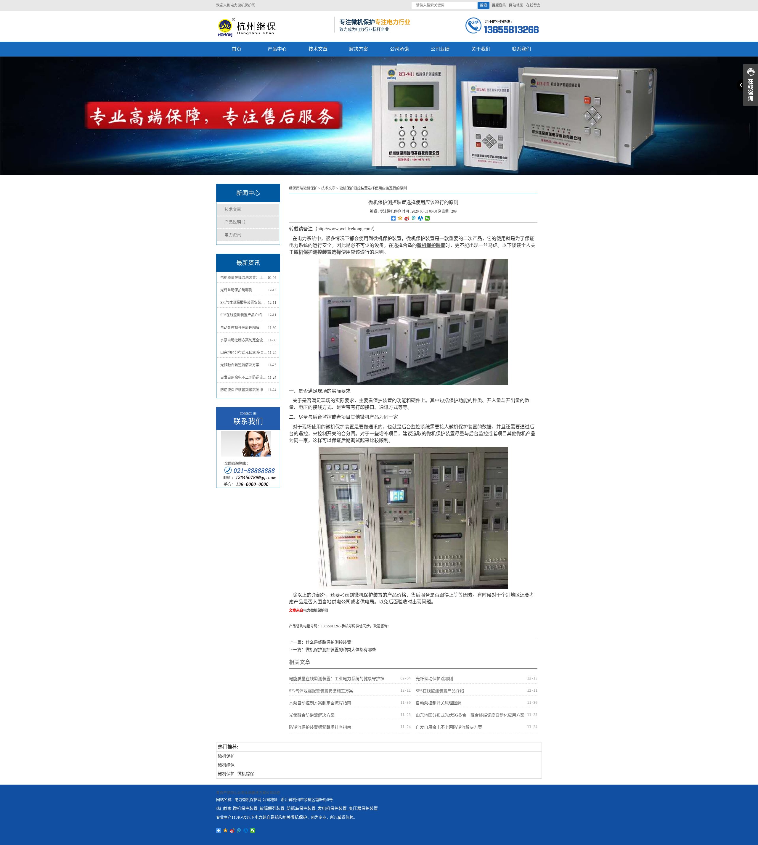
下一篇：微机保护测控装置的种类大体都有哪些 (332, 650)
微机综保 (226, 765)
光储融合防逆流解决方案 (239, 365)
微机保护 (226, 756)
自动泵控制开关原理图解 (239, 328)
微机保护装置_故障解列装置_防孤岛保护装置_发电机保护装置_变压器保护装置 (305, 808)
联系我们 (521, 49)
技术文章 (318, 49)
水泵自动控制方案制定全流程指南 (244, 340)
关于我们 (480, 49)
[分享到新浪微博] (406, 218)
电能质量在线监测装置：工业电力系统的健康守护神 (244, 278)
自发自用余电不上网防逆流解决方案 (244, 377)
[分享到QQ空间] (400, 218)
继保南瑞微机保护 (303, 188)
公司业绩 (440, 49)
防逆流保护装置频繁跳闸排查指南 (244, 390)
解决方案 (358, 49)
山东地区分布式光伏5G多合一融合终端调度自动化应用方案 (244, 353)
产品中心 (277, 49)
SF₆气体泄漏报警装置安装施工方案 (244, 303)
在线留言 (533, 5)
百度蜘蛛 (499, 5)
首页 (236, 49)
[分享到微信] (427, 218)
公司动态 (273, 793)
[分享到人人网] (420, 218)
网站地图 (516, 5)
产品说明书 (234, 222)
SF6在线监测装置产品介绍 (241, 315)
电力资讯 (232, 235)
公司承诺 (399, 49)
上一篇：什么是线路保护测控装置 (320, 642)
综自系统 (270, 817)
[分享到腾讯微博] (413, 218)
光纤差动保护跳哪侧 (236, 290)
